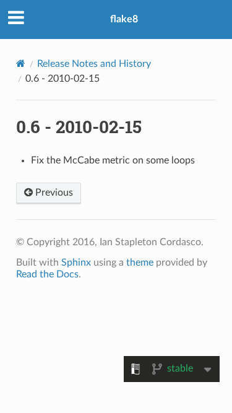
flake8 (124, 19)
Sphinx (76, 262)
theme (139, 262)
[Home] (20, 63)
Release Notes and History (94, 64)
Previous (53, 193)
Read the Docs (47, 274)
